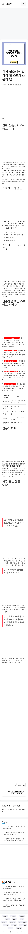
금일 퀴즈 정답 (9, 882)
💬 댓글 (12, 932)
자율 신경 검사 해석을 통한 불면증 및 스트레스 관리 (16, 792)
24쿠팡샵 (11, 928)
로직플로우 (7, 4)
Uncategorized (21, 784)
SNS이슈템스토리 (22, 922)
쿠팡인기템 (18, 928)
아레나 (7, 919)
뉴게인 (21, 919)
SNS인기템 (12, 922)
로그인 (17, 810)
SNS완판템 (6, 925)
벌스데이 (14, 919)
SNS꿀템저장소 (23, 925)
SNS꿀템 (14, 925)
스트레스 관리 (21, 785)
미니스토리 (13, 916)
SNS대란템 (4, 922)
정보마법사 (4, 916)
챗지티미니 (21, 916)
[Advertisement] (14, 23)
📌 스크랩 (19, 932)
